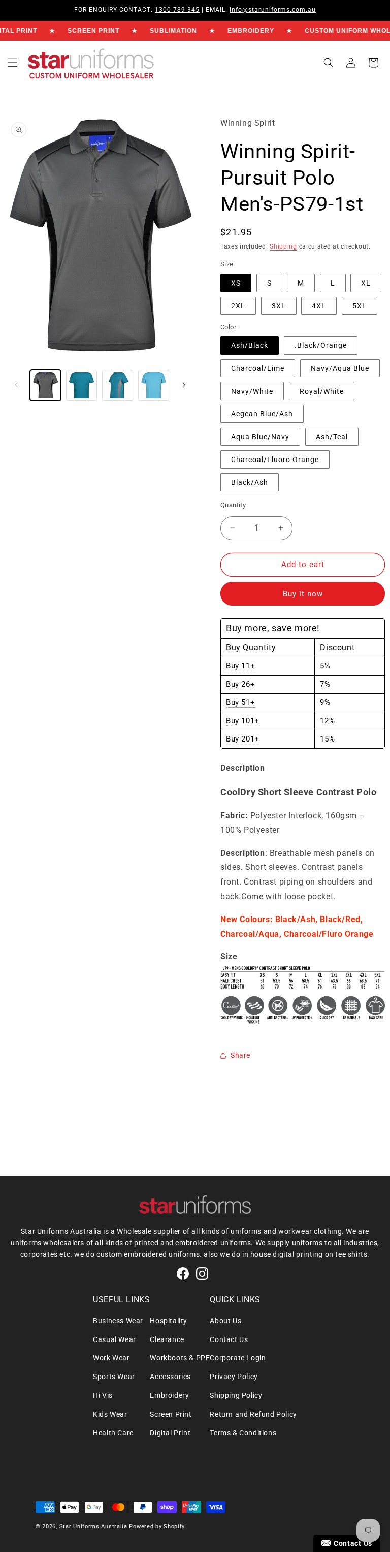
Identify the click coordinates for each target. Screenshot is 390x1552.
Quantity (233, 505)
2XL (238, 306)
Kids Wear (110, 1414)
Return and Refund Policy (253, 1414)
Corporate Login (238, 1358)
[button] (13, 63)
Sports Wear (114, 1376)
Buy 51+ (240, 702)
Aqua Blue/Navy (260, 437)
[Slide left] (16, 385)
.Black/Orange (321, 345)
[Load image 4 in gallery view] (117, 385)
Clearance (167, 1339)
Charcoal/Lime (257, 368)
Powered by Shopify (157, 1526)
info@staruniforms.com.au (273, 9)
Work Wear (111, 1358)
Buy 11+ (240, 666)
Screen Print (170, 1414)
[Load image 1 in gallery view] (45, 385)
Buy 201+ (242, 739)
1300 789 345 (177, 9)
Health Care (113, 1433)
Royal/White (322, 391)
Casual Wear (114, 1339)
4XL (319, 306)
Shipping (283, 246)
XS (236, 283)
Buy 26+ (240, 684)
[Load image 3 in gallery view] (81, 385)
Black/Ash (249, 482)
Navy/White (252, 391)
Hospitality (168, 1321)
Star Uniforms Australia (93, 1526)
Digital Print (170, 1433)
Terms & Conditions (243, 1433)
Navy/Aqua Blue (340, 368)
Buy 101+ (242, 720)
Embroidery (169, 1395)
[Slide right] (184, 385)
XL (366, 283)
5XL (359, 306)
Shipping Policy (236, 1395)
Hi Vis (103, 1395)
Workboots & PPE (180, 1358)
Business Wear (118, 1321)
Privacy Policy (233, 1376)
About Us (225, 1321)
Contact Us (229, 1339)
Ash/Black (249, 345)
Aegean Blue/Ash (262, 414)
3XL (279, 306)
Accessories (170, 1376)
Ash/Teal (332, 437)
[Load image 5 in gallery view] (153, 385)
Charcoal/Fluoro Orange (275, 459)
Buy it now (303, 593)
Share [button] (240, 1055)
